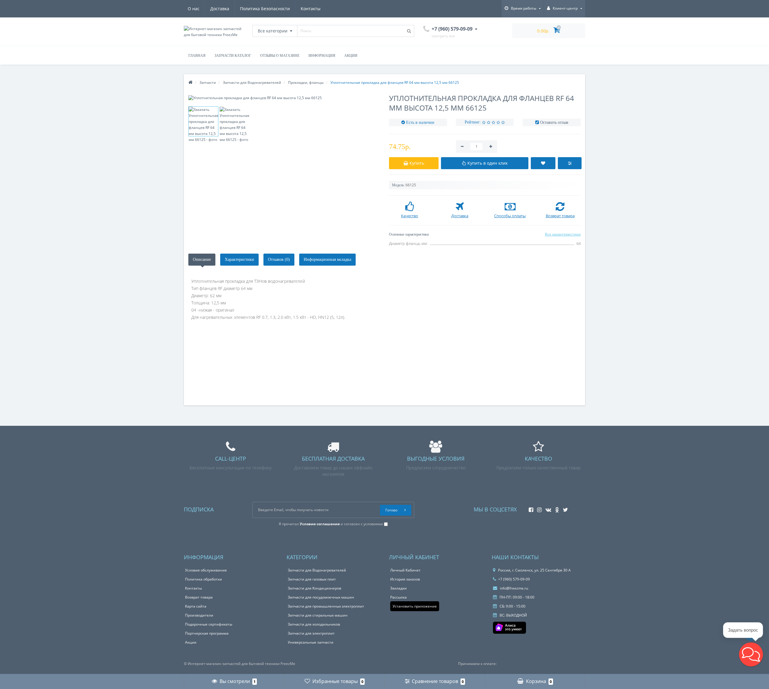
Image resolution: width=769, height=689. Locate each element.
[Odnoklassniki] (555, 508)
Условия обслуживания (206, 570)
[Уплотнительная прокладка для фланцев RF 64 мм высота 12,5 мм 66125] (284, 97)
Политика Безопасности (265, 8)
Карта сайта (195, 606)
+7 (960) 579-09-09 (514, 579)
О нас (193, 8)
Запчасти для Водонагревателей (317, 570)
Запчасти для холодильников (314, 624)
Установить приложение (415, 606)
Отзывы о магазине (279, 55)
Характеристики (239, 259)
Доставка (219, 8)
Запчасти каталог (232, 55)
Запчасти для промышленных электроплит (326, 606)
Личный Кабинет (405, 570)
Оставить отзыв (554, 122)
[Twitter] (564, 508)
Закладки (398, 588)
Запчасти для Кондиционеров (314, 588)
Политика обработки (203, 579)
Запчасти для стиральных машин (318, 615)
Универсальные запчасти (310, 642)
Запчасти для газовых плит (312, 579)
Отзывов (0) (279, 259)
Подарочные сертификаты (208, 624)
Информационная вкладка (327, 259)
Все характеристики (563, 234)
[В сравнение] (570, 163)
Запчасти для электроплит (311, 633)
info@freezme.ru (513, 588)
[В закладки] (543, 163)
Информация (322, 55)
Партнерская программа (207, 633)
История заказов (405, 579)
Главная (196, 55)
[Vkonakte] (547, 508)
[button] (751, 654)
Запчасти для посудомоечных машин (321, 597)
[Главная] (190, 82)
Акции (350, 55)
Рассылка (398, 597)
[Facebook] (529, 508)
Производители (199, 615)
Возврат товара (199, 597)
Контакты (311, 8)
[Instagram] (538, 508)
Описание (202, 259)
